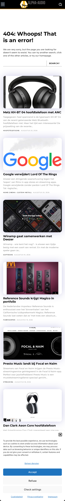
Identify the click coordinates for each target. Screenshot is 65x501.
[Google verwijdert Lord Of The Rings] (32, 154)
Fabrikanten (9, 320)
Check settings (32, 489)
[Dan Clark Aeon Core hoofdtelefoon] (32, 405)
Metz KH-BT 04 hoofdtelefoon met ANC (32, 112)
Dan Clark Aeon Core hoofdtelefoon (29, 425)
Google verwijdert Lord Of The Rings (30, 174)
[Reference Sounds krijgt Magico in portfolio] (32, 278)
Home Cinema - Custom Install (17, 192)
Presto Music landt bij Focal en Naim (30, 363)
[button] (60, 434)
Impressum (52, 496)
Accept (32, 472)
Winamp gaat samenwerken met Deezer (27, 237)
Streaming (8, 382)
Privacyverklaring (35, 496)
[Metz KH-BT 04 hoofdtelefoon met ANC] (32, 92)
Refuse (33, 480)
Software (8, 255)
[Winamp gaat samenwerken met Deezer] (32, 216)
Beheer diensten (32, 463)
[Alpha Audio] (32, 4)
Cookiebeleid (17, 496)
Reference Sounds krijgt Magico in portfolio (28, 300)
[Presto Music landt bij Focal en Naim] (32, 343)
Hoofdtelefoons (11, 130)
